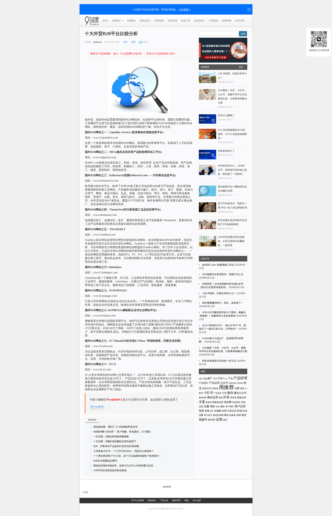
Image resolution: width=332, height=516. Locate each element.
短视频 (130, 20)
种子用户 (208, 415)
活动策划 (236, 402)
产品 (230, 378)
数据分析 (241, 397)
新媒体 (208, 402)
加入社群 (197, 500)
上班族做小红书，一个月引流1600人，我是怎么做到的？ (123, 451)
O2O (220, 378)
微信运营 (212, 397)
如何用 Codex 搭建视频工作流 (218, 265)
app (200, 378)
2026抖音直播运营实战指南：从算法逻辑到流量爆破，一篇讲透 (231, 241)
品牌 (237, 388)
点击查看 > (185, 9)
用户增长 (229, 406)
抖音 (226, 397)
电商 (201, 410)
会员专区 (240, 20)
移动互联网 (218, 415)
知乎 (212, 411)
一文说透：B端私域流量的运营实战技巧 (114, 441)
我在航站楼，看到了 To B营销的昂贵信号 (115, 427)
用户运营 (240, 406)
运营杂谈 (199, 20)
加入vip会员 (97, 406)
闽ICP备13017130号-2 (174, 509)
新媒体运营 (217, 402)
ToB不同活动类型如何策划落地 (110, 470)
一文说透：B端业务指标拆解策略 (111, 436)
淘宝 (218, 407)
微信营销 (202, 398)
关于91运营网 (137, 500)
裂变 (243, 415)
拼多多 (233, 397)
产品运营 (214, 382)
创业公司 (206, 388)
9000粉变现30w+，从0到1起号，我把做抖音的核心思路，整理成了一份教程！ (232, 169)
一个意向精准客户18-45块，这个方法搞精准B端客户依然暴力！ (127, 456)
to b (225, 378)
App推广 (208, 378)
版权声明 (176, 500)
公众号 (224, 382)
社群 (224, 410)
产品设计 (204, 383)
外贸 (133, 42)
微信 (230, 392)
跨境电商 (159, 20)
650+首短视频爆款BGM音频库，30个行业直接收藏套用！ (232, 134)
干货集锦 (213, 20)
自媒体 (232, 415)
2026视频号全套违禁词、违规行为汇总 (222, 274)
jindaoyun (97, 42)
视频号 (203, 419)
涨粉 (212, 406)
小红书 (208, 392)
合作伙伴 (167, 487)
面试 (225, 420)
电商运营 (144, 20)
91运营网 (161, 509)
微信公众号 (240, 392)
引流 (224, 393)
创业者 (215, 388)
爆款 (222, 406)
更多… (242, 67)
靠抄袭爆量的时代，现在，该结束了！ (222, 303)
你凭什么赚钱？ (226, 115)
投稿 (187, 500)
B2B (125, 42)
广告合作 (164, 500)
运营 (104, 20)
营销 (238, 415)
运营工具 (185, 20)
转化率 (211, 419)
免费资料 (227, 20)
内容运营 (232, 383)
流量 (206, 406)
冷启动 (240, 383)
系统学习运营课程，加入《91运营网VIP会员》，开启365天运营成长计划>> (133, 53)
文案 (202, 402)
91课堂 (85, 492)
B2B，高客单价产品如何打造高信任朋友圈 (116, 446)
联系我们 (152, 500)
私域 (239, 410)
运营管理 (172, 20)
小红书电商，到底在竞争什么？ (219, 293)
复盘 (242, 388)
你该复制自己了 (226, 151)
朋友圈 (227, 402)
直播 (207, 410)
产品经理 (240, 378)
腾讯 (226, 415)
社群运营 (231, 411)
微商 (221, 398)
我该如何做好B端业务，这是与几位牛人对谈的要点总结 (123, 465)
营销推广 (117, 20)
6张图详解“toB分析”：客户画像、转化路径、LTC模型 (122, 431)
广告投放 (217, 393)
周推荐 (226, 387)
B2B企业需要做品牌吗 (105, 460)
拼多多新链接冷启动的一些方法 (219, 361)
